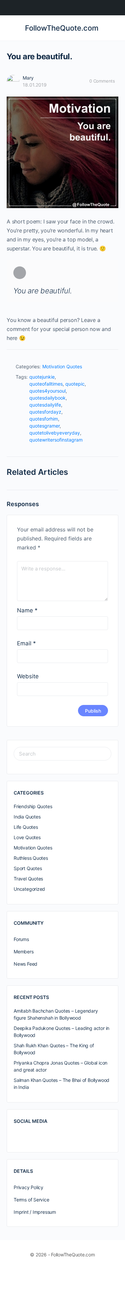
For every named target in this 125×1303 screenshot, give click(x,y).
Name (27, 610)
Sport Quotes (28, 868)
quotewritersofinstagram (56, 440)
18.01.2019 (35, 85)
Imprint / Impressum (35, 1212)
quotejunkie (42, 377)
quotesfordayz (45, 412)
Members (24, 951)
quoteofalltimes (46, 384)
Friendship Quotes (33, 806)
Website (28, 676)
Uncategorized (29, 889)
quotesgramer (44, 426)
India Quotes (27, 816)
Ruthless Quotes (31, 858)
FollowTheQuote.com (61, 28)
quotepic (75, 384)
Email (26, 643)
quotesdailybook (47, 398)
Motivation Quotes (62, 366)
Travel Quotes (28, 878)
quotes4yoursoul (47, 391)
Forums (21, 939)
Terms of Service (31, 1199)
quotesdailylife (45, 405)
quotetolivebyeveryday (54, 433)
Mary (28, 78)
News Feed (25, 964)
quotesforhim (43, 419)
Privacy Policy (28, 1187)
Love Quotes (27, 837)
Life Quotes (26, 827)
